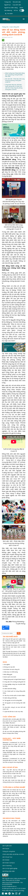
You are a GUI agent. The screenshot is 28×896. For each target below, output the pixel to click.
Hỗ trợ (16, 10)
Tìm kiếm (10, 13)
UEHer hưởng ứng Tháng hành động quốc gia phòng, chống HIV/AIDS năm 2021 (14, 75)
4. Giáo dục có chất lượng (10, 672)
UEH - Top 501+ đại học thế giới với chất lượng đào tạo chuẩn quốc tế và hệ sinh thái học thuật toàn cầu (14, 771)
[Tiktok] (19, 894)
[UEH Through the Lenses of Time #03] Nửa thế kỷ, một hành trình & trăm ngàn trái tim (14, 647)
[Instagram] (16, 894)
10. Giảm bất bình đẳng (9, 688)
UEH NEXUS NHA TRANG (11, 818)
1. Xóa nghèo (6, 664)
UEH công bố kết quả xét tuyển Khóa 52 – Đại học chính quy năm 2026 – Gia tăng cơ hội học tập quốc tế (14, 640)
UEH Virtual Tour (7, 857)
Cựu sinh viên (17, 5)
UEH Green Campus (8, 862)
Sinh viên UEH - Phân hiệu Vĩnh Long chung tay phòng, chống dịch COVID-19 (14, 80)
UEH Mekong (8, 10)
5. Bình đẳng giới (7, 674)
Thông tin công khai (8, 851)
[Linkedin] (13, 894)
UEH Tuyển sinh (7, 845)
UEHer (21, 7)
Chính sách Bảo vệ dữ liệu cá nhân (13, 854)
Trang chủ (7, 2)
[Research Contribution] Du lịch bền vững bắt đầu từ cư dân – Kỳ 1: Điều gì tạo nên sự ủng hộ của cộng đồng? (14, 760)
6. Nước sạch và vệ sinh (9, 677)
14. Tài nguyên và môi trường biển (12, 700)
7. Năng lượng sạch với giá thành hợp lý (14, 679)
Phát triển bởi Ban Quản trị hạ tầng (13, 890)
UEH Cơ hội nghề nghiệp (9, 868)
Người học (7, 5)
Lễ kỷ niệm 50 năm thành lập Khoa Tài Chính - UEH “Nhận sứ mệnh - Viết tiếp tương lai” (14, 727)
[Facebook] (3, 894)
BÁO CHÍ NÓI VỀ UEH (10, 767)
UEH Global (5, 860)
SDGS (5, 662)
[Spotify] (9, 894)
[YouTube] (6, 894)
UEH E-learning (7, 865)
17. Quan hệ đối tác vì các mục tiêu (13, 711)
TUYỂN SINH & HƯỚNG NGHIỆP (14, 787)
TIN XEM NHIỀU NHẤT (10, 636)
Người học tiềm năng (11, 7)
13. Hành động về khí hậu (10, 698)
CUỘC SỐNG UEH (9, 717)
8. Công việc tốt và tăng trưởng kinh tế (14, 682)
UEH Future (5, 848)
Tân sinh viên (17, 2)
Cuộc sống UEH (14, 27)
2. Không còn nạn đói (9, 667)
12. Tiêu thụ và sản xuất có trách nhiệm (14, 695)
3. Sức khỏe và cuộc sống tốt (11, 669)
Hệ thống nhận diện (8, 871)
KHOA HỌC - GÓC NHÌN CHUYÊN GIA (11, 739)
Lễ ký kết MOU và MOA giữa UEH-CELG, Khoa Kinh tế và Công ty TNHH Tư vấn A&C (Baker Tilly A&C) (14, 721)
